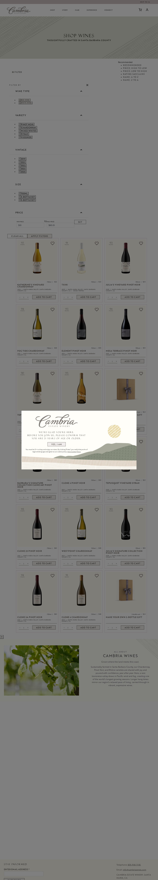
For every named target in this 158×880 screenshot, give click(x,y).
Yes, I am (56, 444)
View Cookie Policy (74, 452)
